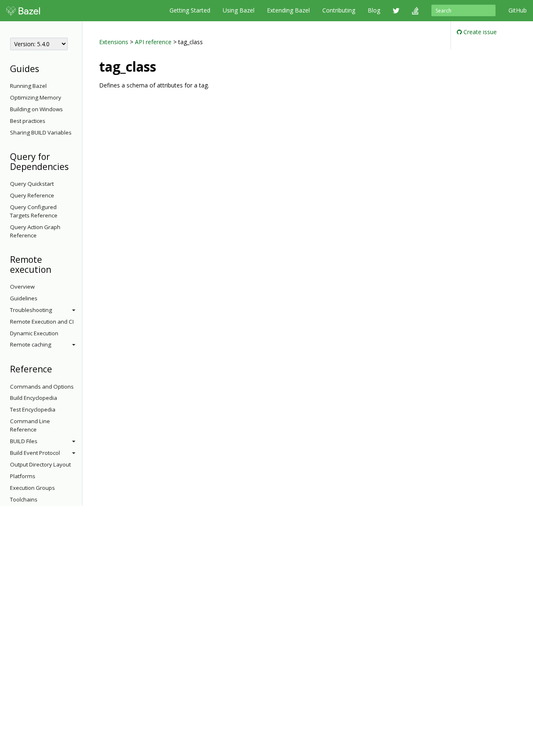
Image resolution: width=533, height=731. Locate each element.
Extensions (113, 42)
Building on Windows (36, 109)
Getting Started (189, 10)
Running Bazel (28, 86)
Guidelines (23, 298)
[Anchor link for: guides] (43, 68)
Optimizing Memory (35, 97)
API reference (153, 42)
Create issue (479, 32)
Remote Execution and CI (42, 321)
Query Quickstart (32, 183)
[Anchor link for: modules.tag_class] (162, 65)
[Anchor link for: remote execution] (55, 268)
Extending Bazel (288, 10)
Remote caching (30, 344)
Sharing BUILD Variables (41, 132)
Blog (374, 10)
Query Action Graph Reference (35, 231)
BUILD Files (23, 441)
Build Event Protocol (35, 453)
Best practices (27, 121)
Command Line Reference (30, 425)
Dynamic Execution (34, 333)
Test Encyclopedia (32, 409)
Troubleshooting (31, 310)
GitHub (517, 10)
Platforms (22, 476)
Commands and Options (42, 386)
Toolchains (23, 499)
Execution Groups (32, 487)
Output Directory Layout (40, 464)
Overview (22, 286)
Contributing (338, 10)
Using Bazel (238, 10)
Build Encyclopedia (33, 398)
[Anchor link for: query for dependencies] (73, 166)
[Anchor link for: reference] (56, 368)
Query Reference (32, 195)
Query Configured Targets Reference (33, 211)
